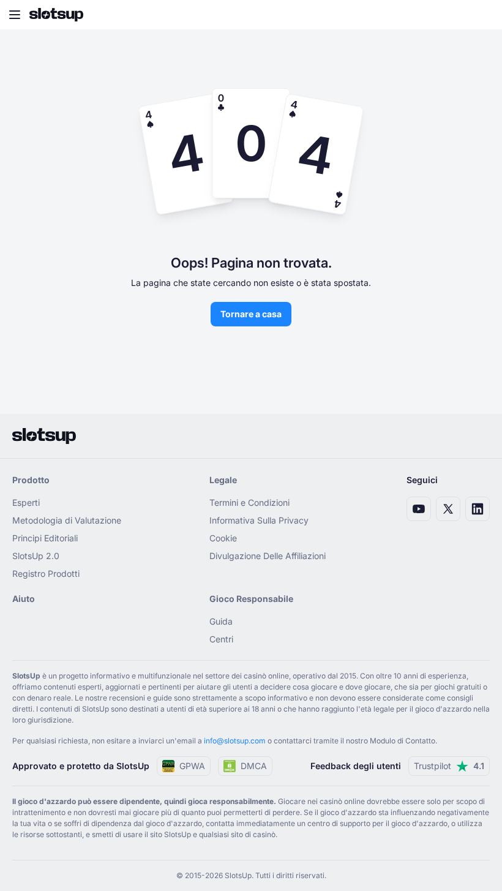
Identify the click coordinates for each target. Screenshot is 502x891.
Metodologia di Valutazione (66, 520)
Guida (221, 621)
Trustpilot (449, 766)
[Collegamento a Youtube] (418, 509)
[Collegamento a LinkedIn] (477, 509)
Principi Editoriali (45, 538)
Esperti (26, 502)
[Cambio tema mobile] (481, 14)
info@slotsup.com (235, 740)
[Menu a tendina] (15, 15)
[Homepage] (56, 14)
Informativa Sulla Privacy (259, 520)
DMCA (254, 766)
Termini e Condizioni (249, 502)
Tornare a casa (251, 314)
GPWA (192, 766)
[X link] (448, 509)
